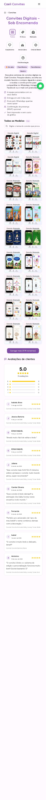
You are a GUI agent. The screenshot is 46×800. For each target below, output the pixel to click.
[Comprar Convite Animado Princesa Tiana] (33, 237)
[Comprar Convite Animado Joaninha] (33, 309)
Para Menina (35, 67)
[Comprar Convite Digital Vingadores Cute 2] (13, 166)
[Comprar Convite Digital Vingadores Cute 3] (33, 142)
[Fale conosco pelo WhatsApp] (40, 85)
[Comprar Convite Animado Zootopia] (13, 213)
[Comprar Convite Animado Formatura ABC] (13, 309)
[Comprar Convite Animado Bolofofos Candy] (33, 261)
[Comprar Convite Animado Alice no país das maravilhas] (33, 285)
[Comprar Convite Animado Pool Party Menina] (33, 213)
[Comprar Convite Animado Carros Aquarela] (13, 189)
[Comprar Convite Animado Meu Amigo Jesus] (33, 332)
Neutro (23, 71)
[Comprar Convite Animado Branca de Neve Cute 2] (13, 261)
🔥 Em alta (10, 67)
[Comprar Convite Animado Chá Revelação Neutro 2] (13, 332)
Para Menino (22, 67)
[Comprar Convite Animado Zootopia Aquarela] (33, 189)
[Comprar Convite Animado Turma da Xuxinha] (33, 166)
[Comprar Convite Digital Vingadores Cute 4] (13, 142)
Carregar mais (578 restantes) (23, 351)
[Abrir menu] (39, 4)
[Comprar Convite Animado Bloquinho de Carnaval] (13, 285)
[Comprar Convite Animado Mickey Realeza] (13, 237)
